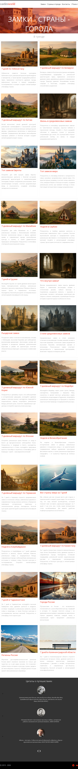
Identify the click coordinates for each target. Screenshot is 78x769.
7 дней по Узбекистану (13, 68)
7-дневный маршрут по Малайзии (19, 226)
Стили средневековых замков (55, 333)
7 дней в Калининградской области (57, 652)
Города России (47, 602)
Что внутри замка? (49, 280)
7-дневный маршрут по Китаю (17, 120)
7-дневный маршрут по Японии (18, 436)
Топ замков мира (48, 171)
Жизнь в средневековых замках (56, 121)
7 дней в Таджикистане (13, 599)
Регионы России (10, 655)
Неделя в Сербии (48, 226)
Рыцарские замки (10, 333)
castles (7, 4)
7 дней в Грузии (9, 279)
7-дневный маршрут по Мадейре (56, 386)
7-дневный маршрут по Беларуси (57, 67)
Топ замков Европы (11, 170)
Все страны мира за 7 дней (53, 492)
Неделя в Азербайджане (14, 546)
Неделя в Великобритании (53, 438)
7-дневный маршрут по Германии (19, 493)
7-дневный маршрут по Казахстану (57, 545)
